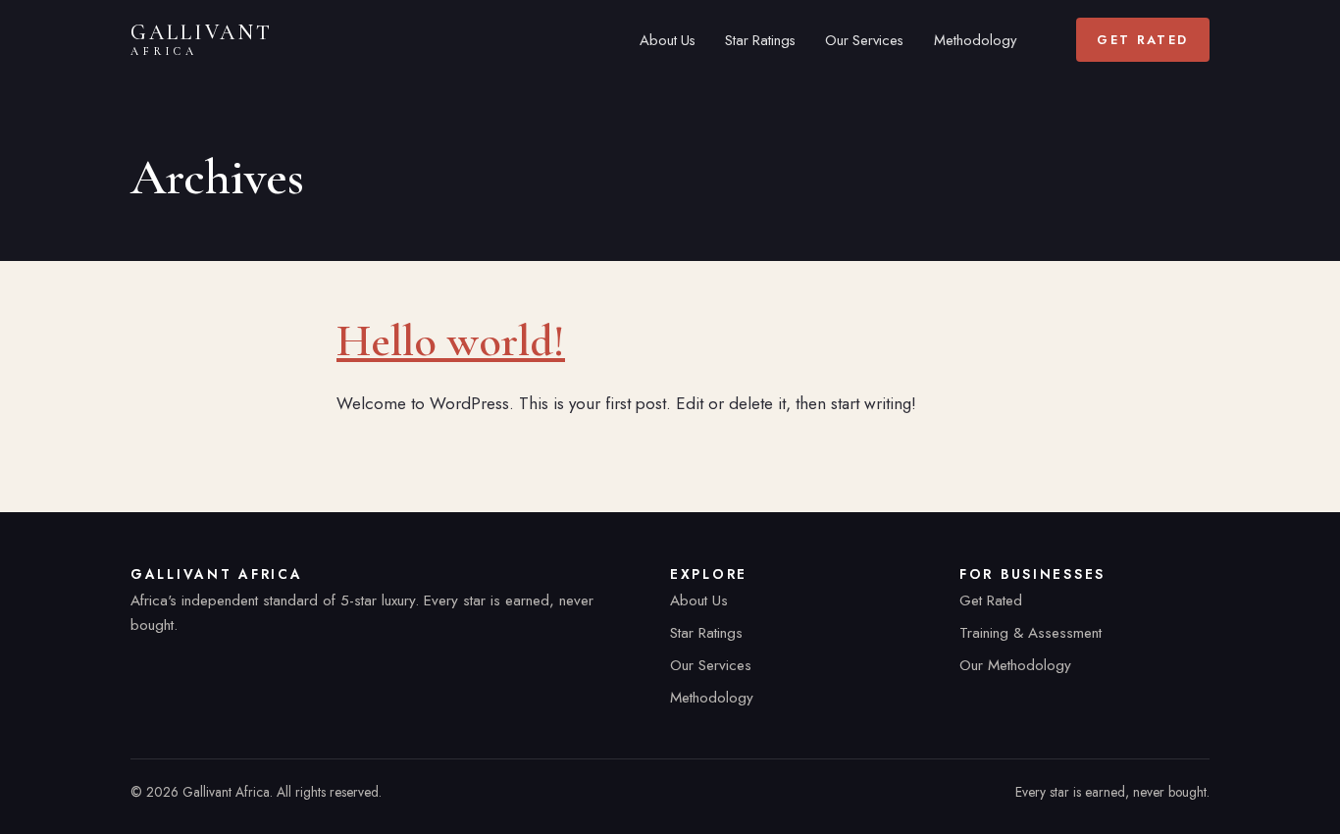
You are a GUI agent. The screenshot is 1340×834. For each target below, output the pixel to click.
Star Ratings (760, 40)
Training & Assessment (1030, 633)
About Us (668, 40)
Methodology (975, 40)
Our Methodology (1015, 665)
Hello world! (450, 340)
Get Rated (1142, 39)
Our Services (864, 40)
